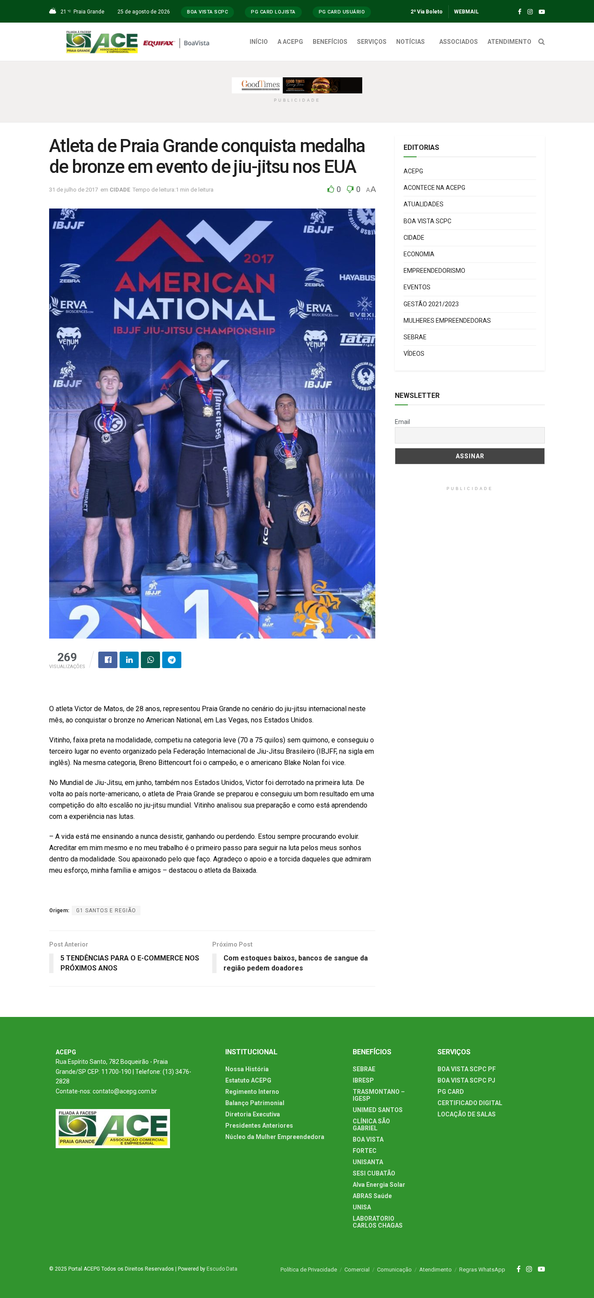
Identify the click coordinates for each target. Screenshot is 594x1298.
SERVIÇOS (372, 41)
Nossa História (247, 1069)
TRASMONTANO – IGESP (379, 1095)
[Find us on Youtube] (542, 12)
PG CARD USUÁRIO (342, 12)
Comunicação (394, 1269)
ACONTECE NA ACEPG (434, 187)
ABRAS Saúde (372, 1195)
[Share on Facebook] (107, 660)
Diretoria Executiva (252, 1114)
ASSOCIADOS (458, 41)
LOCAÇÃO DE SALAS (466, 1114)
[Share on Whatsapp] (150, 660)
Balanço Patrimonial (254, 1102)
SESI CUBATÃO (374, 1173)
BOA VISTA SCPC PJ (466, 1080)
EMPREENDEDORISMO (434, 270)
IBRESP (363, 1080)
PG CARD (450, 1091)
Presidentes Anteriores (259, 1125)
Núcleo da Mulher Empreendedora (274, 1136)
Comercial (357, 1269)
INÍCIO (259, 41)
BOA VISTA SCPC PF (466, 1069)
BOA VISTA (368, 1139)
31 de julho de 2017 (73, 189)
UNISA (362, 1207)
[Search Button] (541, 42)
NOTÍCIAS (410, 41)
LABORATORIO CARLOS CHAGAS (378, 1222)
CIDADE (120, 189)
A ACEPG (290, 41)
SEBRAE (415, 337)
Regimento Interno (252, 1091)
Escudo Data (222, 1269)
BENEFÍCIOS (330, 41)
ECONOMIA (419, 254)
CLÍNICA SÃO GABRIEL (371, 1125)
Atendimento (435, 1269)
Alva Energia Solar (379, 1184)
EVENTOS (417, 287)
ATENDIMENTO (509, 41)
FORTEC (365, 1150)
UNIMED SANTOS (378, 1109)
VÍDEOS (414, 353)
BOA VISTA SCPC (427, 221)
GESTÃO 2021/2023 (431, 304)
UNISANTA (368, 1162)
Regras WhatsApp (482, 1269)
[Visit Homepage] (140, 42)
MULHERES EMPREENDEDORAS (447, 320)
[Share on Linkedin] (129, 660)
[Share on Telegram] (171, 660)
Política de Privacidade (308, 1269)
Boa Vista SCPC (207, 12)
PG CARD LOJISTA (273, 12)
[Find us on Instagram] (530, 12)
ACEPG (413, 171)
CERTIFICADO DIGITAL (469, 1102)
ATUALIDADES (424, 204)
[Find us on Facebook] (519, 12)
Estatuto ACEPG (248, 1080)
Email (402, 421)
